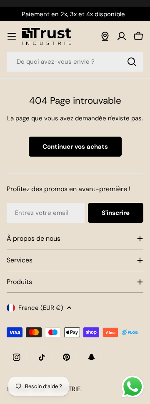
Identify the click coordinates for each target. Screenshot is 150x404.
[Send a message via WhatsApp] (133, 387)
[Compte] (122, 36)
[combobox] (75, 62)
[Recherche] (132, 62)
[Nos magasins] (105, 36)
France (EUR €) (40, 308)
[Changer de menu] (12, 36)
